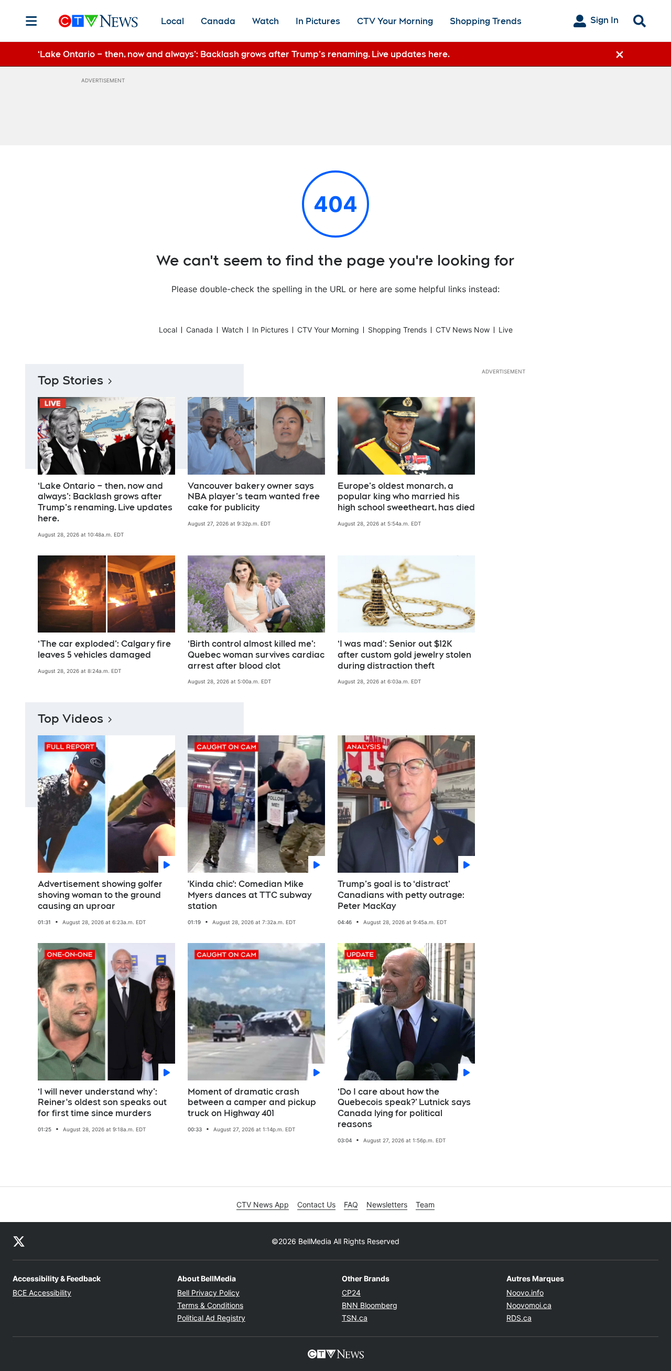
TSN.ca (354, 1317)
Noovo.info (525, 1292)
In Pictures (318, 21)
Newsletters (386, 1204)
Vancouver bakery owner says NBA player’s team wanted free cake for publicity (254, 497)
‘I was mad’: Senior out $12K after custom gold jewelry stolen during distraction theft (404, 655)
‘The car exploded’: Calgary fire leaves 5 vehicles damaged (104, 649)
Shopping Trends (486, 21)
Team (425, 1204)
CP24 (351, 1292)
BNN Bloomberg (369, 1305)
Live (506, 329)
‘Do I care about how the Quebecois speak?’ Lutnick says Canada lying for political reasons (404, 1108)
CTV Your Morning (395, 21)
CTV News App (262, 1204)
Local (172, 21)
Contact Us (316, 1204)
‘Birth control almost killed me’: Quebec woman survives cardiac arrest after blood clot (256, 655)
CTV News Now (463, 329)
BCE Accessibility (42, 1292)
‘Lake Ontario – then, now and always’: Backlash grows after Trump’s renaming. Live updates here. (105, 502)
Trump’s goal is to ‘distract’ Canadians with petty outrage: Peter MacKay (401, 895)
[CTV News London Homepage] (98, 21)
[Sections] (31, 20)
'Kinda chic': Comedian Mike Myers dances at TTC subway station (249, 895)
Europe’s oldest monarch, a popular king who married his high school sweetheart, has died (406, 497)
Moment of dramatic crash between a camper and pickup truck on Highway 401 (252, 1103)
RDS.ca (519, 1317)
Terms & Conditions (210, 1305)
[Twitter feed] (19, 1241)
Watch (265, 21)
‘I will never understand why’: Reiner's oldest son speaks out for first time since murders (102, 1103)
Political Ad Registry (211, 1317)
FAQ (351, 1204)
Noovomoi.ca (528, 1305)
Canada (218, 21)
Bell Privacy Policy (208, 1292)
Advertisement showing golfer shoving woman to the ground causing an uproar (100, 895)
